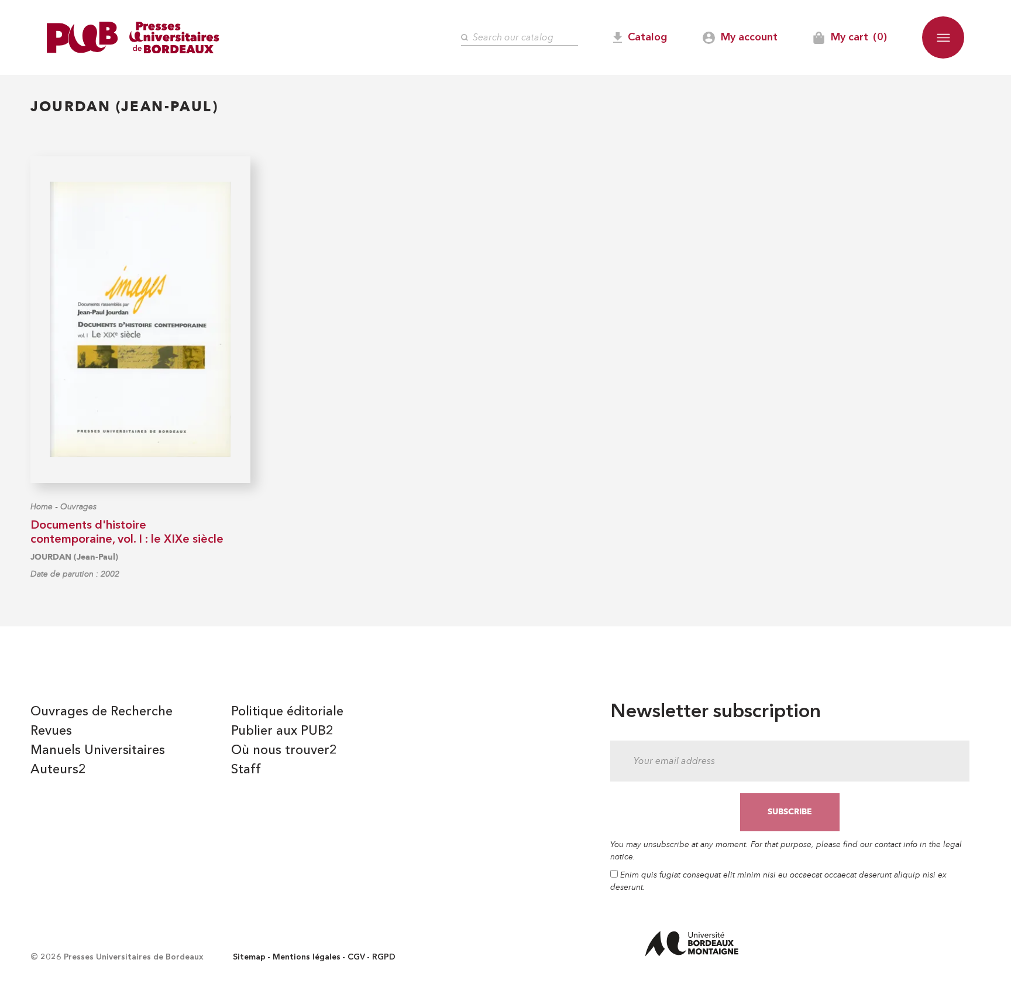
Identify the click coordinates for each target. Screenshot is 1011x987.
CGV (356, 957)
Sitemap (249, 957)
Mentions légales (307, 957)
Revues (51, 731)
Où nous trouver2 (284, 750)
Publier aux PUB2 (282, 731)
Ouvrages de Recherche (101, 711)
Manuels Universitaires (97, 750)
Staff (246, 769)
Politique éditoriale (287, 711)
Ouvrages (78, 507)
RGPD (384, 957)
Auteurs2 (58, 769)
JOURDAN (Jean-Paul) (74, 557)
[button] (943, 37)
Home (41, 507)
